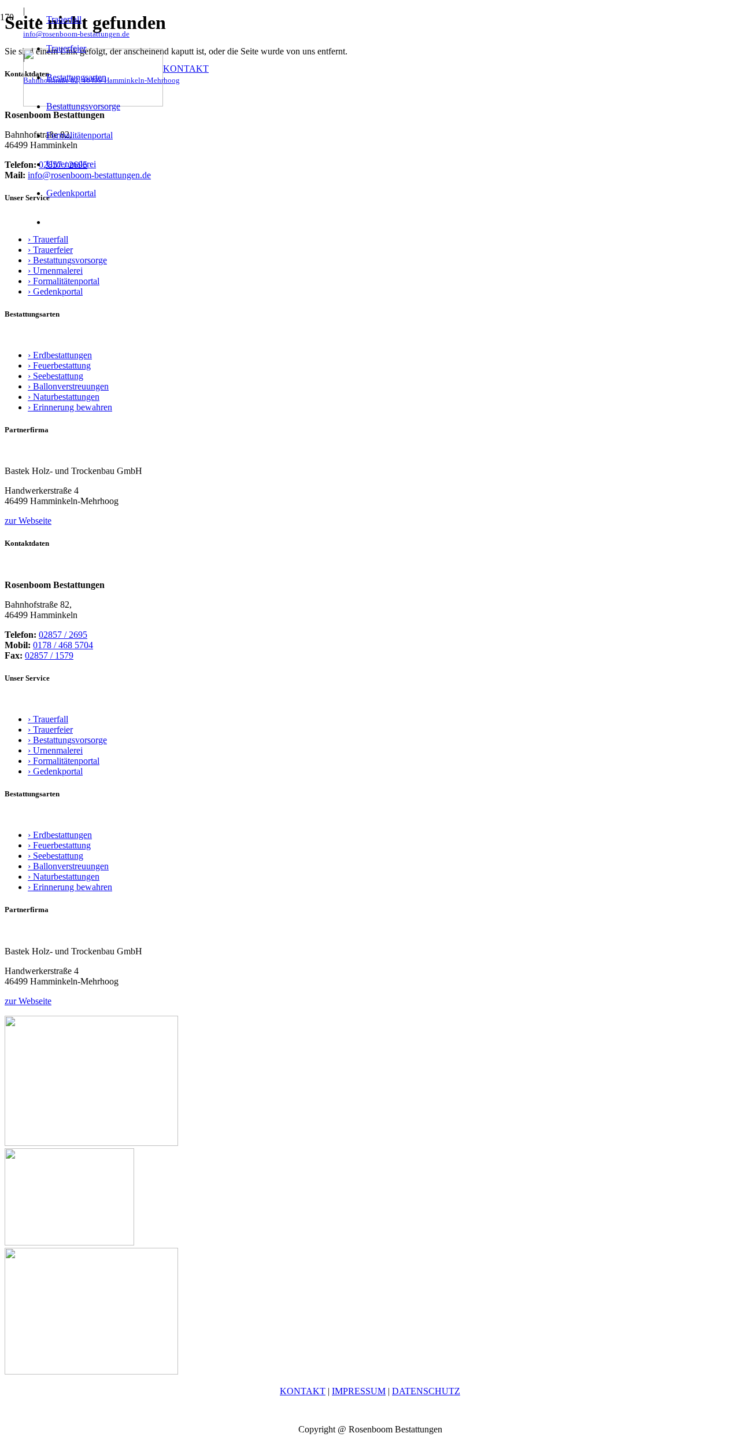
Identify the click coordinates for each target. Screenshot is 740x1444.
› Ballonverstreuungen (68, 386)
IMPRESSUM (359, 1391)
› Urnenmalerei (55, 270)
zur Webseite (28, 521)
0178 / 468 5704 (63, 645)
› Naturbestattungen (63, 397)
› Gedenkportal (55, 291)
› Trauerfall (48, 719)
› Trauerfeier (50, 250)
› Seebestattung (55, 376)
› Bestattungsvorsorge (67, 260)
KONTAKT (302, 1391)
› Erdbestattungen (60, 355)
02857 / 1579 (49, 655)
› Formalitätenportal (63, 281)
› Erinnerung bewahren (70, 407)
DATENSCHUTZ (426, 1391)
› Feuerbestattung (59, 365)
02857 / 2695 (63, 635)
